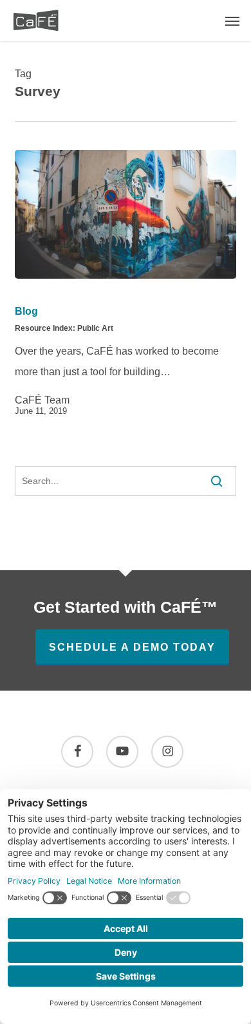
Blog (26, 311)
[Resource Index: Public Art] (125, 214)
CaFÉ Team (42, 400)
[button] (232, 20)
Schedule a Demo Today (132, 647)
